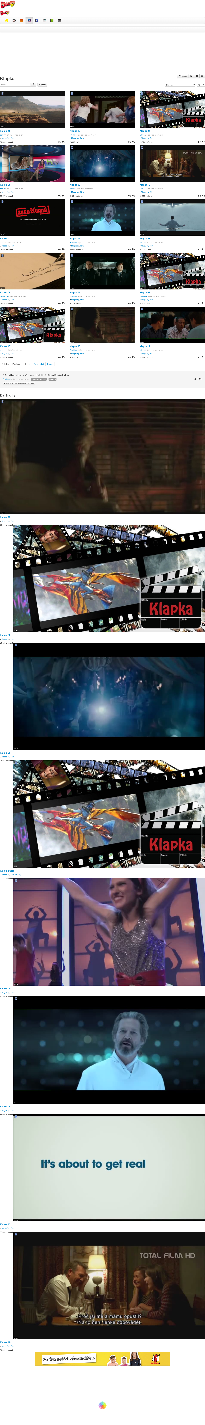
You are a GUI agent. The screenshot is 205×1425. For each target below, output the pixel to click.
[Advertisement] (102, 54)
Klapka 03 (75, 184)
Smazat (42, 84)
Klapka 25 (5, 184)
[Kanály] (52, 20)
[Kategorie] (22, 20)
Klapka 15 (75, 346)
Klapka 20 (5, 988)
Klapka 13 (5, 1224)
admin (2, 134)
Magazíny (5, 138)
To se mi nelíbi (21, 384)
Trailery (18, 874)
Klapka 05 (75, 238)
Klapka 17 (5, 346)
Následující (39, 364)
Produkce (73, 134)
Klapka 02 (145, 292)
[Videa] (14, 20)
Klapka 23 (5, 238)
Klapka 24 (145, 130)
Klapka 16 (5, 130)
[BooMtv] (6, 20)
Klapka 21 (145, 238)
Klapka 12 (145, 346)
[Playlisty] (44, 20)
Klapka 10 (75, 130)
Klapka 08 (5, 292)
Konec (50, 364)
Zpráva (184, 76)
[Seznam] (202, 76)
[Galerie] (197, 76)
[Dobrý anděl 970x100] (102, 1358)
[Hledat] (33, 85)
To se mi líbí (9, 384)
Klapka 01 (75, 292)
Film (12, 138)
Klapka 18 (145, 184)
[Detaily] (191, 76)
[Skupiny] (37, 20)
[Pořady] (29, 20)
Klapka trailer (7, 870)
